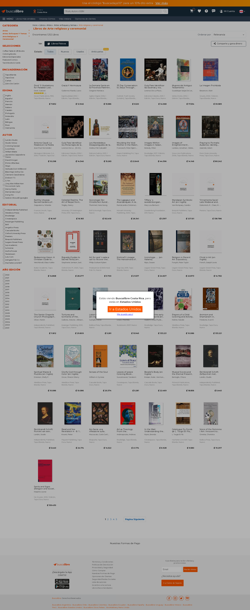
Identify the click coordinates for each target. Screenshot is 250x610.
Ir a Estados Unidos (125, 309)
